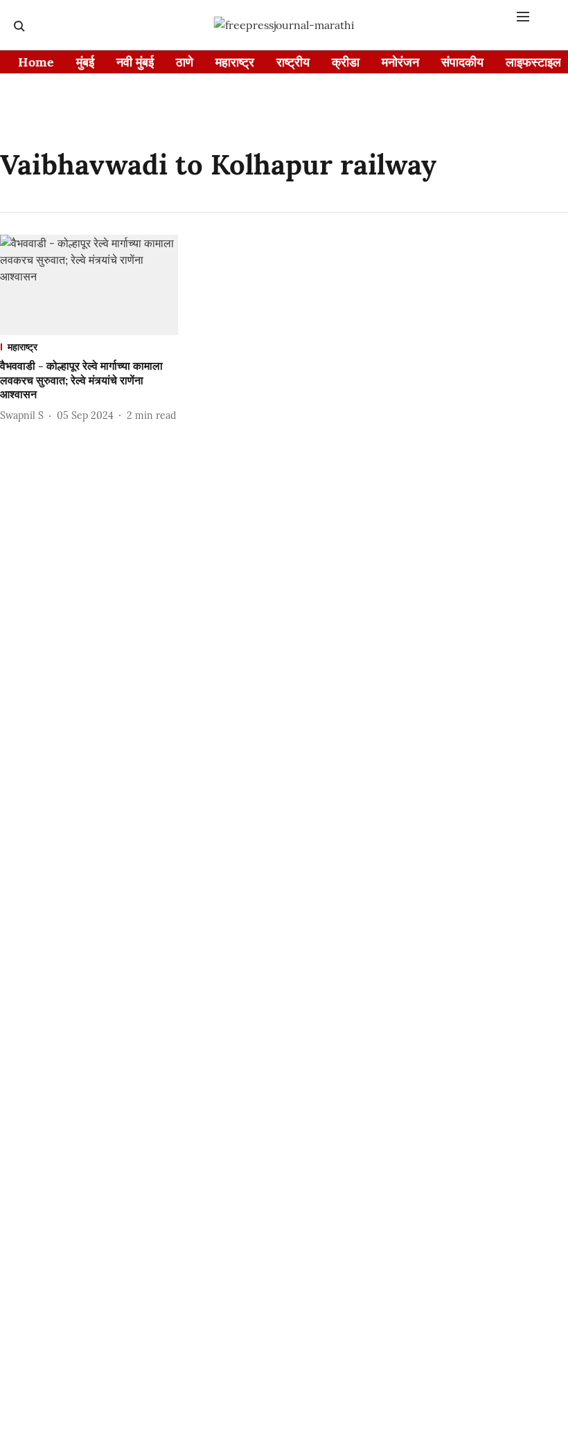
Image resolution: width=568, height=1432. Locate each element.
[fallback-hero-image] (89, 285)
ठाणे (184, 62)
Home (36, 62)
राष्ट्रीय (293, 62)
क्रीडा (346, 62)
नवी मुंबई (135, 62)
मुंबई (85, 62)
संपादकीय (462, 62)
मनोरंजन (400, 62)
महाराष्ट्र (234, 62)
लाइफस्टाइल (533, 62)
